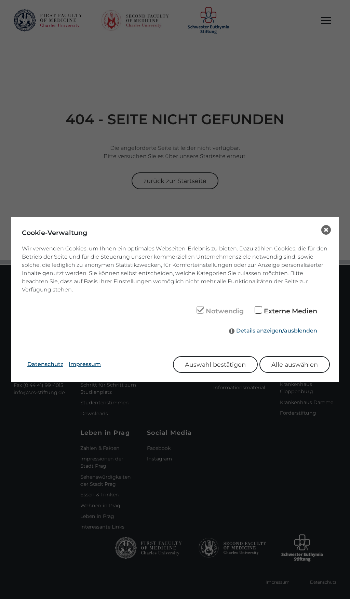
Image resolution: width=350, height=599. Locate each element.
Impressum (85, 364)
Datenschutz (45, 364)
